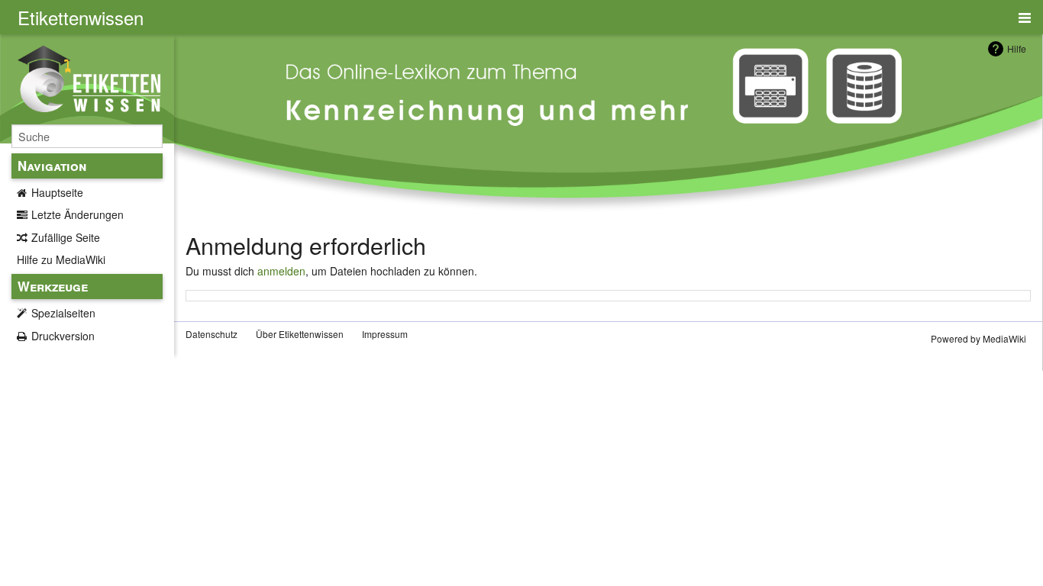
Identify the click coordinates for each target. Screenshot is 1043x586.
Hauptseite (57, 192)
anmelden (281, 271)
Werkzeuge (53, 286)
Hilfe (1016, 48)
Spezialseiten (63, 312)
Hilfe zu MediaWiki (61, 259)
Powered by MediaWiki (978, 338)
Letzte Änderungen (77, 214)
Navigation (52, 165)
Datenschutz (211, 333)
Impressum (385, 333)
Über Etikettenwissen (300, 333)
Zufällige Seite (65, 237)
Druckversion (63, 335)
